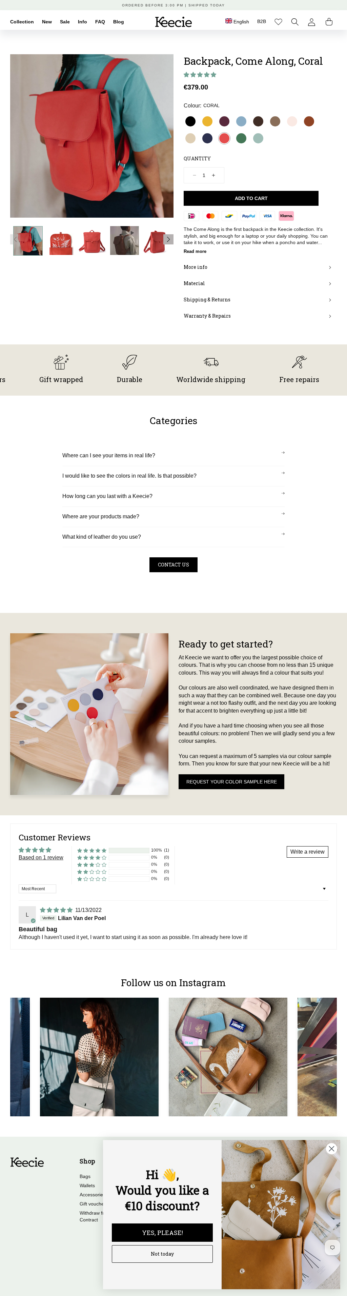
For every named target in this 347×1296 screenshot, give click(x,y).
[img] (57, 910)
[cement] (190, 138)
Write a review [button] (307, 852)
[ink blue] (207, 138)
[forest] (241, 138)
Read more (195, 251)
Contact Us (173, 564)
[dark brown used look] (258, 121)
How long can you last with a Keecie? (107, 496)
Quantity (197, 158)
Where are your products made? (100, 516)
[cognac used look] (309, 121)
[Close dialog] (332, 1149)
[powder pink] (292, 121)
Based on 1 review (41, 857)
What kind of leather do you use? (101, 537)
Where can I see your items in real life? (108, 455)
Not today (162, 1254)
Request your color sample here (231, 781)
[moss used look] (275, 121)
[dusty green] (258, 138)
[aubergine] (224, 121)
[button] (295, 22)
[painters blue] (241, 121)
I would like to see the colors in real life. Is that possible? (129, 476)
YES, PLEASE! (162, 1233)
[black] (190, 121)
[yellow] (207, 121)
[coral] (224, 138)
